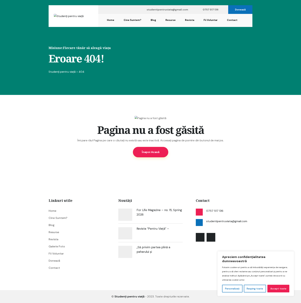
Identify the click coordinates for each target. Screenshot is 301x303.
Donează (240, 9)
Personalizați (232, 288)
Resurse (170, 20)
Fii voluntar (211, 20)
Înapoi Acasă (150, 152)
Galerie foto (57, 246)
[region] (255, 273)
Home (110, 20)
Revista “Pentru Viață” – (153, 229)
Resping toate (255, 288)
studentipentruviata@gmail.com (167, 9)
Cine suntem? (132, 20)
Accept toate (278, 288)
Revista (189, 20)
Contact (232, 20)
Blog (153, 20)
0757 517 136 (210, 9)
